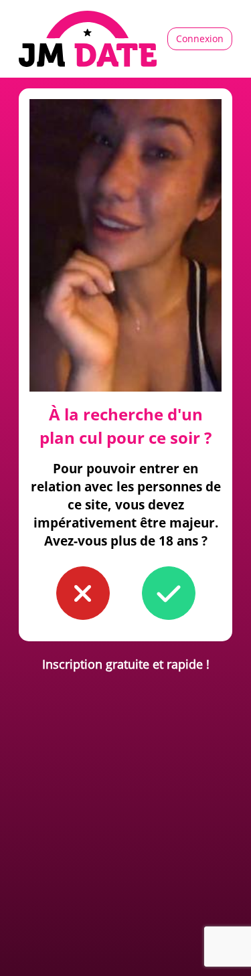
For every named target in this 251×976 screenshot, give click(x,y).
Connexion (200, 38)
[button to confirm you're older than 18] (168, 593)
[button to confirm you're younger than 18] (83, 593)
